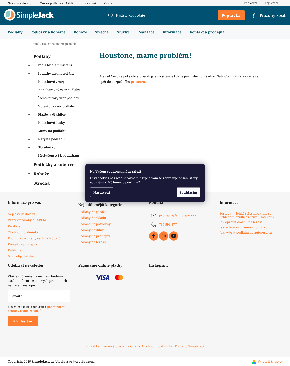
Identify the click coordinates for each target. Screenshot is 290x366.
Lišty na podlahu (51, 139)
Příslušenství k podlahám (58, 155)
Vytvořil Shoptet (270, 361)
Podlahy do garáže (92, 212)
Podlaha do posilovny (94, 224)
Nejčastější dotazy (19, 3)
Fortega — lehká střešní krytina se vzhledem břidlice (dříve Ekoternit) (247, 215)
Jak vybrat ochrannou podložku (243, 227)
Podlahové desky (51, 122)
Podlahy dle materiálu (56, 73)
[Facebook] (153, 236)
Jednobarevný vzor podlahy (59, 90)
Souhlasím (188, 192)
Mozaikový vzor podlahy (56, 106)
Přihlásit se (22, 321)
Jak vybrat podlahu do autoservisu (246, 232)
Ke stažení (89, 3)
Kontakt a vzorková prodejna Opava (112, 346)
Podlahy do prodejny (94, 236)
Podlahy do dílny (91, 230)
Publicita (14, 250)
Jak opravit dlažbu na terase (241, 222)
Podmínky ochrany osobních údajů (34, 238)
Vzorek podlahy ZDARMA (57, 3)
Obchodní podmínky (23, 232)
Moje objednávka (21, 256)
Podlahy (42, 56)
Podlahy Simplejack (190, 346)
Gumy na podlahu (52, 131)
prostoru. (138, 81)
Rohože (41, 174)
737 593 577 (168, 224)
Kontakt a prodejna (22, 244)
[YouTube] (173, 236)
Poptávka (231, 15)
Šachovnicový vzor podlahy (58, 98)
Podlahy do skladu (92, 218)
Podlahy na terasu (92, 242)
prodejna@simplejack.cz (177, 215)
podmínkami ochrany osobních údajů (36, 309)
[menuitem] (15, 32)
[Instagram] (163, 236)
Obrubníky (46, 147)
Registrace (271, 3)
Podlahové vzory (51, 81)
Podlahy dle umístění (55, 65)
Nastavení (101, 192)
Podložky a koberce (54, 164)
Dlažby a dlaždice (52, 114)
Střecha (42, 183)
